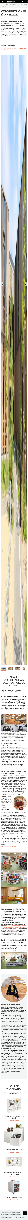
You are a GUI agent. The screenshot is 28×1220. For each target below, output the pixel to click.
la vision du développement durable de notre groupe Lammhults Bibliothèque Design (13, 926)
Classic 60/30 (13, 930)
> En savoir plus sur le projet (8, 846)
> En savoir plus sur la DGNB (8, 950)
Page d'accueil (4, 4)
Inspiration (13, 4)
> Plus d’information (14, 1120)
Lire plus (23, 1217)
